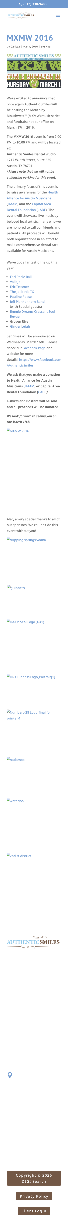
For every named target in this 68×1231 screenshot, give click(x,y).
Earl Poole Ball (21, 277)
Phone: (21, 1097)
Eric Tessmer (19, 286)
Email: (21, 1130)
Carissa (15, 46)
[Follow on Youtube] (40, 1062)
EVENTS (46, 46)
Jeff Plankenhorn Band (27, 301)
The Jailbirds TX (22, 291)
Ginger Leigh (20, 326)
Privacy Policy (34, 1196)
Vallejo (15, 282)
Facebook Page (34, 348)
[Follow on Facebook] (10, 1062)
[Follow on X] (17, 1062)
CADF (42, 210)
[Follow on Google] (25, 1062)
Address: (23, 1073)
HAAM (12, 204)
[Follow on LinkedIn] (32, 1062)
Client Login (34, 1210)
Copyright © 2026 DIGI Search (34, 1178)
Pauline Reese (21, 296)
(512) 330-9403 (34, 4)
